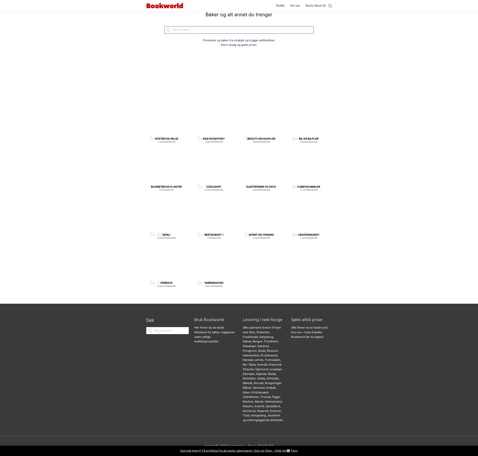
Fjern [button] (294, 450)
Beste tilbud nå (315, 5)
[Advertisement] (239, 78)
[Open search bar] (330, 5)
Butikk (280, 5)
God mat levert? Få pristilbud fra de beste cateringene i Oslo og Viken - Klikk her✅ (235, 450)
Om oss (295, 5)
